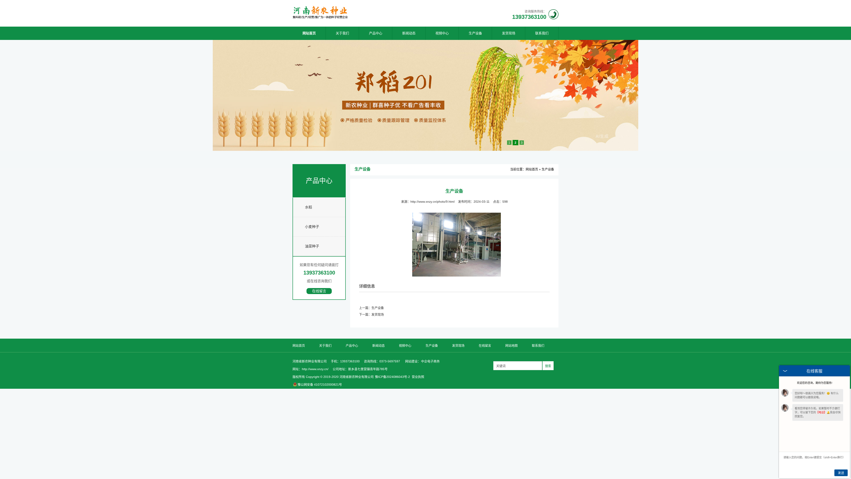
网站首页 (309, 33)
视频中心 (442, 33)
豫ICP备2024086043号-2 (392, 377)
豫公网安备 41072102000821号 (320, 384)
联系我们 (541, 33)
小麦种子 (312, 227)
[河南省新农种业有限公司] (320, 18)
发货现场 (508, 33)
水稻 (308, 207)
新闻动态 (409, 33)
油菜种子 (312, 246)
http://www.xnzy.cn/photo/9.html (432, 201)
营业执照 (418, 377)
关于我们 (342, 33)
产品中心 (375, 33)
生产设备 (475, 33)
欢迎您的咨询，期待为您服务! (814, 383)
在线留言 (319, 291)
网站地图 (511, 345)
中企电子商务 (430, 361)
